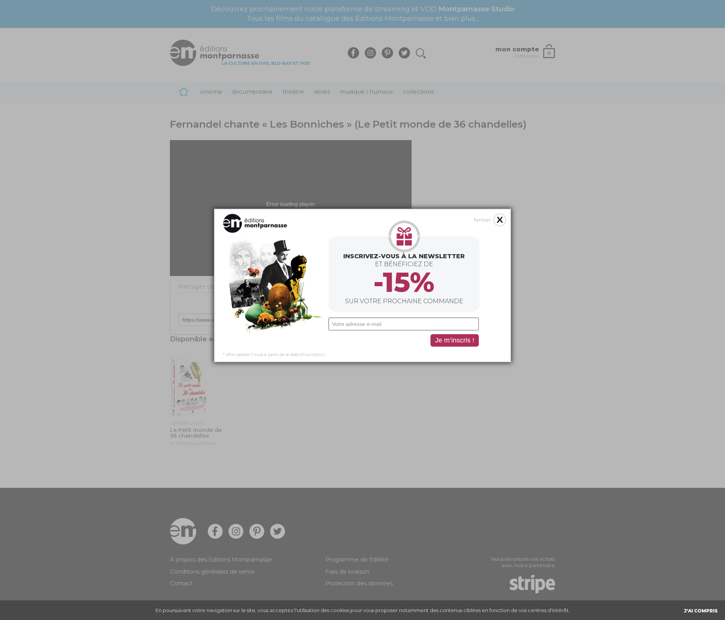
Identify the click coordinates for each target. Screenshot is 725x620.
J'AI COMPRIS (701, 611)
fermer (482, 220)
